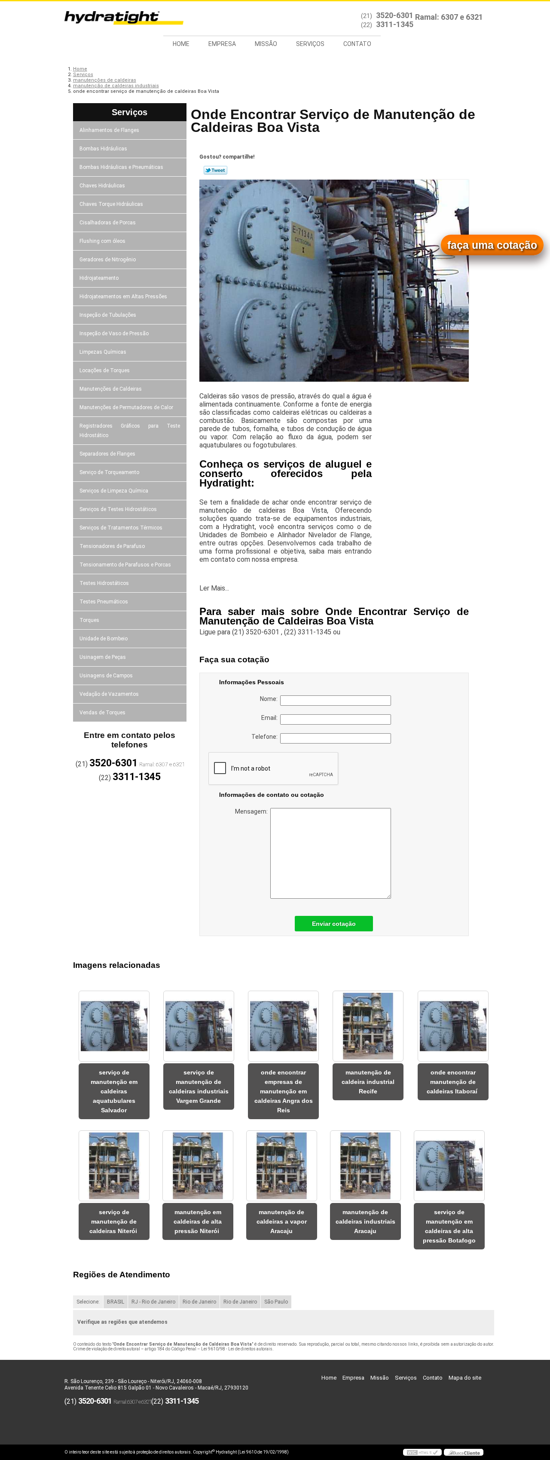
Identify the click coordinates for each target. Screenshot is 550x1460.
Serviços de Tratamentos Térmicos (120, 528)
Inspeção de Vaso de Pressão (114, 334)
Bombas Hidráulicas (103, 149)
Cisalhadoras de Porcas (107, 223)
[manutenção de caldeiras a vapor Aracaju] (281, 1165)
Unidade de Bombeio (103, 639)
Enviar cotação (334, 923)
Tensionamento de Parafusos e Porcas (125, 565)
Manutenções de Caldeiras (110, 389)
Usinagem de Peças (102, 657)
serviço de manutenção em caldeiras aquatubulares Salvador (114, 1091)
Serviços (310, 43)
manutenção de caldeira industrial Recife (368, 1082)
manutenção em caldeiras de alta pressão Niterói (198, 1221)
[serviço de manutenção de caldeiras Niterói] (114, 1165)
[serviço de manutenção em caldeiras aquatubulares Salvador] (114, 1026)
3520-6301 (394, 15)
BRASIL (115, 1302)
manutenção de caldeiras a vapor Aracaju (282, 1221)
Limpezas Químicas (102, 352)
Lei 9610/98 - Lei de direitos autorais (236, 1349)
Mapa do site (465, 1377)
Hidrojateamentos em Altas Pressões (123, 297)
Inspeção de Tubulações (107, 315)
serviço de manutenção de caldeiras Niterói (114, 1221)
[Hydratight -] (113, 18)
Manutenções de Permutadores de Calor (126, 407)
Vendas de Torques (102, 713)
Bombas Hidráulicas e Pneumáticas (121, 167)
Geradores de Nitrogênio (107, 260)
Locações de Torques (104, 370)
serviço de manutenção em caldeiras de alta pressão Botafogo (449, 1226)
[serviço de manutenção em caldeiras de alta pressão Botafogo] (449, 1165)
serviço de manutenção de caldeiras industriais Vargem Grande (199, 1086)
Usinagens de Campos (106, 676)
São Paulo (276, 1302)
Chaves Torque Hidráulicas (111, 204)
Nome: (270, 698)
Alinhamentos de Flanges (109, 130)
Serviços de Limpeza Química (113, 491)
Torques (89, 620)
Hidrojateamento (99, 278)
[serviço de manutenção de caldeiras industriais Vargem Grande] (198, 1026)
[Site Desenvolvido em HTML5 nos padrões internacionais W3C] (422, 1452)
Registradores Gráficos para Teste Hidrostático (129, 430)
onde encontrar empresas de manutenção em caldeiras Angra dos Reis (283, 1091)
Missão (266, 43)
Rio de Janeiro (199, 1302)
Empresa (222, 43)
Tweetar (215, 170)
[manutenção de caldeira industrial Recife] (368, 1026)
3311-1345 (394, 24)
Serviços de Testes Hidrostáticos (118, 509)
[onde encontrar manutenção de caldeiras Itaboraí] (453, 1026)
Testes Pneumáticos (103, 602)
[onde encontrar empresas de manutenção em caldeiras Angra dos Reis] (283, 1026)
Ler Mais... (214, 588)
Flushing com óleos (102, 241)
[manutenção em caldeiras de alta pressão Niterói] (197, 1165)
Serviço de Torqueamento (109, 472)
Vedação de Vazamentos (109, 694)
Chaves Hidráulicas (102, 186)
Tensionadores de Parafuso (112, 546)
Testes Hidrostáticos (104, 583)
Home (181, 43)
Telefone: (265, 736)
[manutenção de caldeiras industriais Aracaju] (365, 1165)
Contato (357, 43)
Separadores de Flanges (107, 454)
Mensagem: (252, 811)
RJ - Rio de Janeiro (153, 1302)
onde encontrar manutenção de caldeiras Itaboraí (453, 1082)
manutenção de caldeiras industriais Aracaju (365, 1221)
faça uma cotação (492, 245)
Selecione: (88, 1302)
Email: (270, 717)
